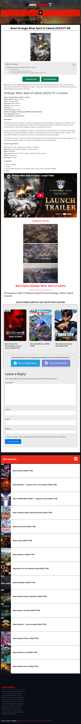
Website (8, 429)
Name (8, 409)
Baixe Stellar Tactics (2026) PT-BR (25, 666)
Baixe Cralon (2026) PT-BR (22, 541)
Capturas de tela (15, 69)
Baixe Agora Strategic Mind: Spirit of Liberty (21, 71)
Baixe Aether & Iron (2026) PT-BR (25, 652)
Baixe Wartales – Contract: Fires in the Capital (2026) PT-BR (35, 485)
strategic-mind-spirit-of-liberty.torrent (40, 290)
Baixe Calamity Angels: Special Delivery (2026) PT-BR (32, 513)
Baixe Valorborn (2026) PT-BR (23, 555)
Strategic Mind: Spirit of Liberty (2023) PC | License (21, 67)
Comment (9, 382)
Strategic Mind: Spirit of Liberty (19, 89)
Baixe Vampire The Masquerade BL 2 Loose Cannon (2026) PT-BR (13, 346)
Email (7, 419)
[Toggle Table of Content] (73, 64)
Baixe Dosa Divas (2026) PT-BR (24, 527)
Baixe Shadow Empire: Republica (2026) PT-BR (30, 596)
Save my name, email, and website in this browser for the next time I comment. (36, 437)
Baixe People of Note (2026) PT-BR (25, 638)
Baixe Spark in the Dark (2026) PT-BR (26, 610)
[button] (40, 13)
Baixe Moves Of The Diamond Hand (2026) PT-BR (31, 569)
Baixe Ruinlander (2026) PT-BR (24, 582)
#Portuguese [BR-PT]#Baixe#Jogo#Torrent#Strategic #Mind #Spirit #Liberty (29, 72)
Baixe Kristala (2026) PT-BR (23, 471)
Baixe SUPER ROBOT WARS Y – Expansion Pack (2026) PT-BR (35, 499)
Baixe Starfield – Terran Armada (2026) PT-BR (29, 624)
